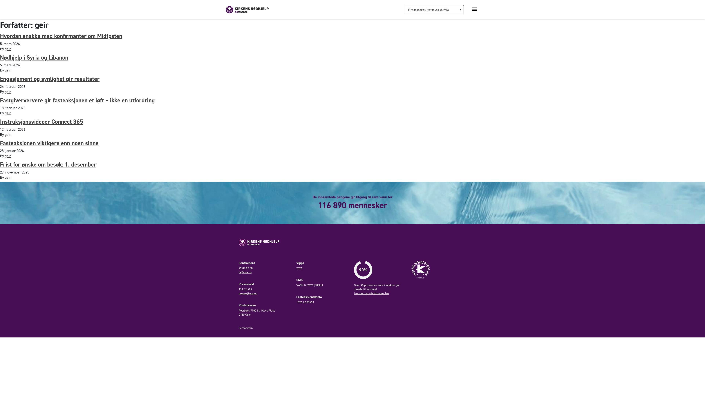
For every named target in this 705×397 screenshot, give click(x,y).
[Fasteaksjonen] (247, 9)
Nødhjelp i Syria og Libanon (34, 57)
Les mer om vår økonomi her (371, 293)
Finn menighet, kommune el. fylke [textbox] (428, 10)
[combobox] (434, 9)
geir (8, 49)
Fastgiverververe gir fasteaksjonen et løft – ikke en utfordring (77, 100)
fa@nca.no (245, 272)
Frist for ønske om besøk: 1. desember (48, 164)
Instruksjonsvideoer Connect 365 (41, 122)
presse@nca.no (248, 293)
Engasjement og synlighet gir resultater (50, 79)
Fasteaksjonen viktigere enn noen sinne (49, 143)
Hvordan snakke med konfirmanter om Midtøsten (61, 36)
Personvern (246, 328)
